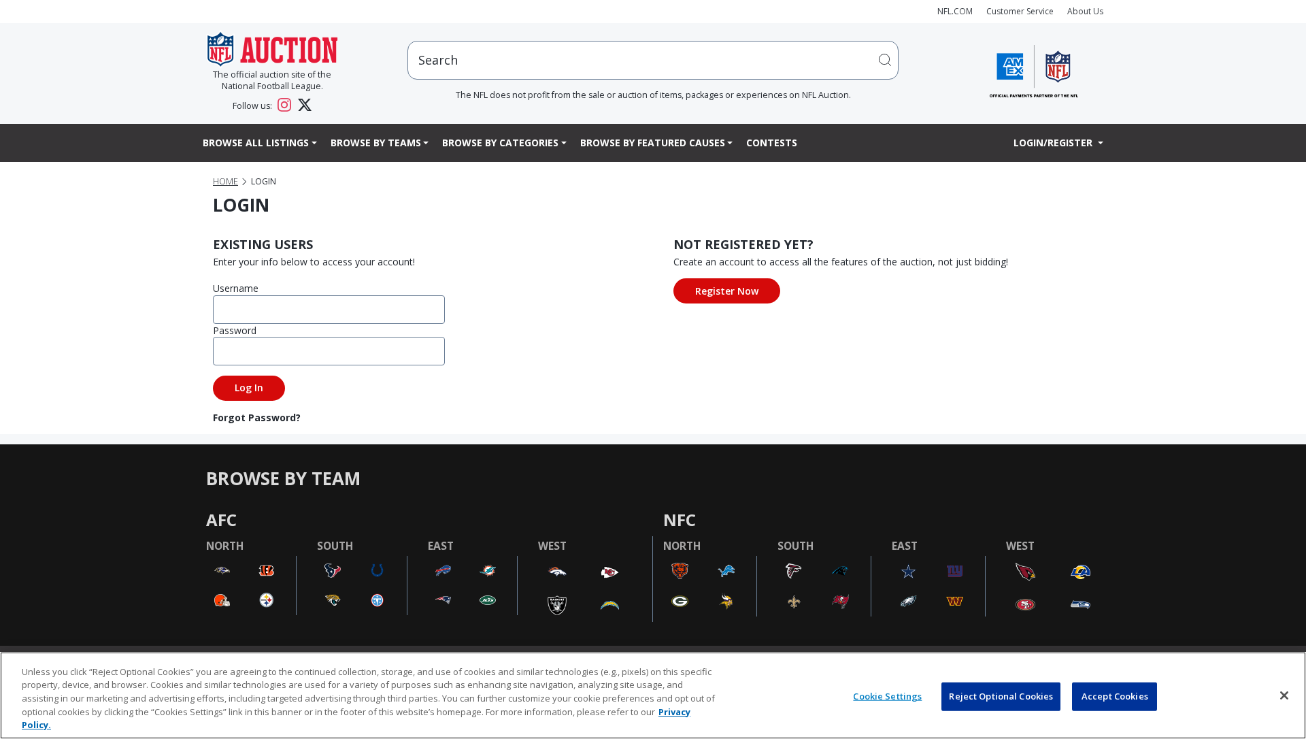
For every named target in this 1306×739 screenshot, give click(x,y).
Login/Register (1054, 142)
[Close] (1284, 695)
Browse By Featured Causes (652, 142)
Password (234, 330)
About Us (1085, 11)
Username (235, 288)
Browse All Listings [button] (256, 142)
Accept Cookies (1115, 696)
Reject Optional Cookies (1001, 696)
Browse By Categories (500, 142)
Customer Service (1020, 11)
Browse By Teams (376, 142)
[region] (653, 695)
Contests (771, 142)
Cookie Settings (887, 696)
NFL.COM (955, 11)
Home (225, 181)
